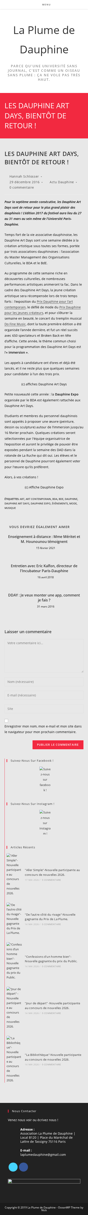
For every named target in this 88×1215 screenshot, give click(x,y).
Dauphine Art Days (17, 503)
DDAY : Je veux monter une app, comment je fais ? (44, 598)
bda (54, 499)
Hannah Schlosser (24, 176)
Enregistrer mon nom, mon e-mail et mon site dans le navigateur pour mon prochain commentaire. (43, 729)
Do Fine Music (15, 324)
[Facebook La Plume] (45, 780)
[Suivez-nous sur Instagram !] (45, 823)
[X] (13, 1167)
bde (61, 499)
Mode (73, 503)
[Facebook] (23, 1167)
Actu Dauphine (62, 182)
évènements (60, 503)
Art (22, 499)
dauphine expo (41, 503)
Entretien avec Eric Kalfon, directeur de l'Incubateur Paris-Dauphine (44, 568)
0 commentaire (21, 187)
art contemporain (38, 499)
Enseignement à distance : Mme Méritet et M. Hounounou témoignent (44, 539)
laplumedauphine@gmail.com (43, 1154)
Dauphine (71, 499)
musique (10, 508)
